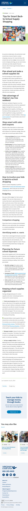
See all (3, 427)
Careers (4, 482)
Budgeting (12, 386)
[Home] (7, 3)
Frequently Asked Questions (9, 491)
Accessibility (5, 497)
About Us (4, 480)
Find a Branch (5, 495)
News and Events (6, 484)
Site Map (18, 505)
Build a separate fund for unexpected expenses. (15, 274)
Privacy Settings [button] (10, 505)
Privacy (2, 505)
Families (9, 8)
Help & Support (6, 489)
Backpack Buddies (14, 326)
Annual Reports (6, 486)
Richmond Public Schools (8, 324)
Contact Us (5, 493)
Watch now (13, 412)
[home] (14, 467)
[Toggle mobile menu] (25, 3)
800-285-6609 (8, 471)
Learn (4, 8)
